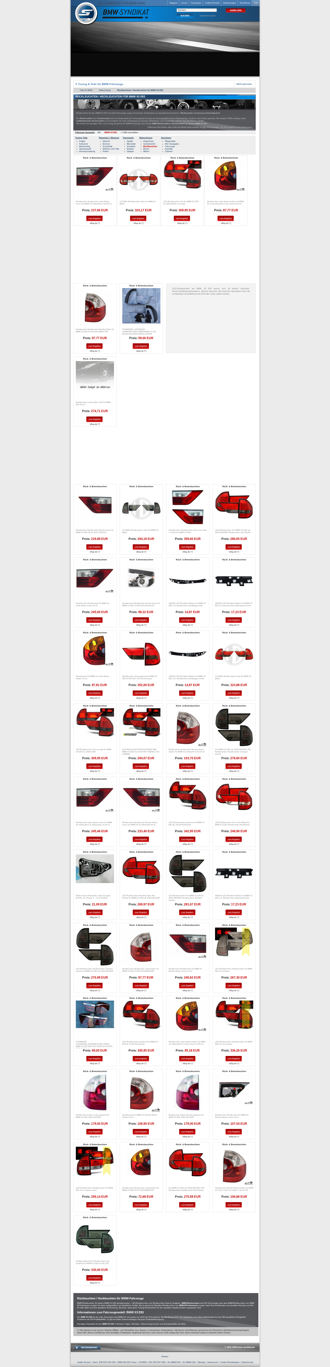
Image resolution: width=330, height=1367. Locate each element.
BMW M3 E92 (124, 1362)
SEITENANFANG (89, 1347)
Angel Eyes (148, 141)
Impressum (212, 1362)
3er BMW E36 (188, 1362)
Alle (99, 132)
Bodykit (130, 149)
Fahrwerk (83, 144)
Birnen (146, 149)
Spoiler (130, 141)
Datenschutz (247, 1362)
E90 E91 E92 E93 (107, 1362)
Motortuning (84, 146)
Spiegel (130, 151)
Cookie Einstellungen (229, 1362)
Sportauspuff (85, 149)
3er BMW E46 (173, 1362)
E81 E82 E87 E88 (157, 1362)
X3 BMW (142, 1362)
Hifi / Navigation (172, 144)
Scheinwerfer (149, 144)
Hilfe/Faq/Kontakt (244, 84)
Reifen (106, 151)
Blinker (146, 151)
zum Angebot (94, 218)
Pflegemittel (170, 141)
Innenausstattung (87, 151)
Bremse (106, 144)
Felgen (82, 141)
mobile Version (83, 1362)
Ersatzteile (107, 146)
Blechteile (131, 144)
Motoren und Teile (111, 149)
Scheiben (131, 146)
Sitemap (201, 1362)
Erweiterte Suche (208, 16)
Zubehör (169, 151)
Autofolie (169, 149)
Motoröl (106, 141)
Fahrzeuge (170, 146)
